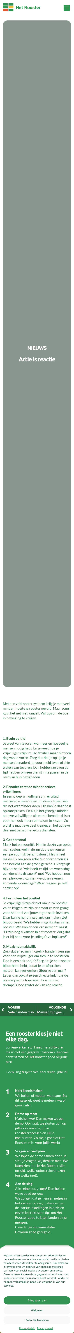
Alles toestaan (37, 1300)
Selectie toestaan (37, 1320)
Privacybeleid (27, 1328)
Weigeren (37, 1310)
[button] (66, 8)
